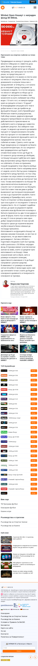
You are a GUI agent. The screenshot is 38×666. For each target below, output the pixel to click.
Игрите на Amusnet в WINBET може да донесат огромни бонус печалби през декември (27, 338)
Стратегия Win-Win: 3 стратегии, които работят (23, 538)
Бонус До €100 (13, 389)
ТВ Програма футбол (9, 504)
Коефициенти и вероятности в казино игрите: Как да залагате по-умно (25, 546)
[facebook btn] (31, 657)
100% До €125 (13, 399)
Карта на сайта (7, 628)
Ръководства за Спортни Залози (14, 522)
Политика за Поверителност (12, 637)
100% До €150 (13, 427)
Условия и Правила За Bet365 (13, 622)
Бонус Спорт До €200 (15, 475)
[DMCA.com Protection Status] (5, 660)
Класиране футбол (8, 508)
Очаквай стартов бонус (16, 479)
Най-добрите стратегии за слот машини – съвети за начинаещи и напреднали (24, 564)
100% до (13, 451)
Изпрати (19, 651)
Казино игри (6, 511)
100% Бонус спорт (14, 418)
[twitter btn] (35, 657)
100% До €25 (12, 423)
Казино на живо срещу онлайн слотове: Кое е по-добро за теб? (23, 572)
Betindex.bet (16, 609)
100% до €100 (13, 465)
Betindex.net (4, 21)
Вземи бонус (12, 432)
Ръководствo (11, 21)
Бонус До (13, 437)
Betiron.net (25, 609)
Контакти (4, 634)
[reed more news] (9, 310)
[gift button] (3, 7)
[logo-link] (18, 7)
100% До (13, 371)
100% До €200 (13, 380)
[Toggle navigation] (35, 7)
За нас (3, 631)
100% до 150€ (13, 460)
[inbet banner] (19, 2)
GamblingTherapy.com (18, 600)
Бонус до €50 (12, 456)
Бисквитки (5, 625)
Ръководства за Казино (22, 21)
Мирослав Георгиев (20, 284)
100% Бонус (12, 442)
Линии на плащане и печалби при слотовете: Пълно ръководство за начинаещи (24, 556)
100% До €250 (13, 394)
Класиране (5, 613)
